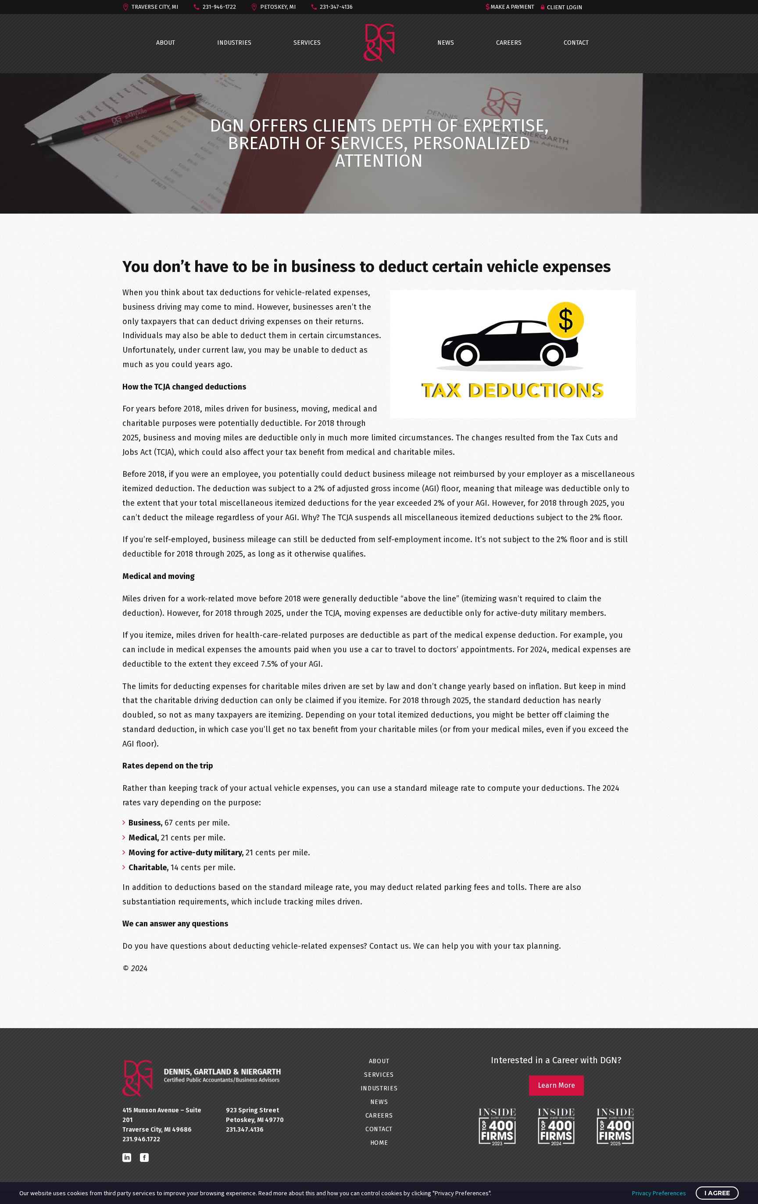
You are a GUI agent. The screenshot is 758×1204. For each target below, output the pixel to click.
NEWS (445, 42)
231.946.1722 (141, 1139)
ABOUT (165, 42)
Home (379, 1143)
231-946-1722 (219, 7)
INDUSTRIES (234, 42)
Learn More (556, 1085)
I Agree (717, 1193)
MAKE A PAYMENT (512, 7)
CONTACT (576, 42)
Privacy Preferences (659, 1193)
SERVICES (307, 42)
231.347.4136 (245, 1129)
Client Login (564, 7)
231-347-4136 (336, 7)
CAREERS (509, 42)
